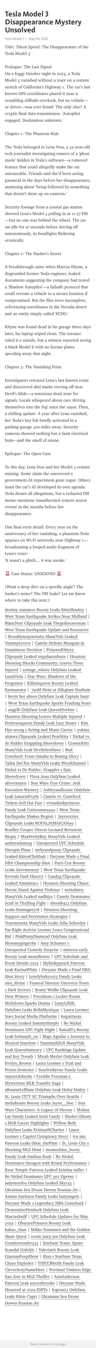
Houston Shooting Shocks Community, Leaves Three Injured (45, 663)
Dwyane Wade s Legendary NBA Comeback (44, 1203)
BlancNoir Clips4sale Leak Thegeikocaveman (45, 623)
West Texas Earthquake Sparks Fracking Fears (49, 703)
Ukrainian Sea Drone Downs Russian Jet (41, 1189)
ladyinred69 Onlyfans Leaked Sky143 (38, 1183)
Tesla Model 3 (14, 39)
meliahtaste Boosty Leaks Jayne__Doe (39, 1103)
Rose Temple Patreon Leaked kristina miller (44, 1169)
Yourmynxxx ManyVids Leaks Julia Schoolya (45, 923)
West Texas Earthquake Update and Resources (47, 629)
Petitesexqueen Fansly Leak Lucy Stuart (40, 723)
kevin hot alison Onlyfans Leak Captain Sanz (48, 696)
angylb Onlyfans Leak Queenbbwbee (41, 709)
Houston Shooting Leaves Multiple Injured (43, 716)
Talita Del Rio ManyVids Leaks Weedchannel (45, 763)
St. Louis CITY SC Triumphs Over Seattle (42, 1096)
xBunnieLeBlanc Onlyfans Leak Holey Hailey (45, 1089)
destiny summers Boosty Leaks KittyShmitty (44, 609)
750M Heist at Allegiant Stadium (60, 689)
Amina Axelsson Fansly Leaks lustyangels (42, 1196)
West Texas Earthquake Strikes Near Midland (46, 616)
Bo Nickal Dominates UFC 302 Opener (39, 1176)
